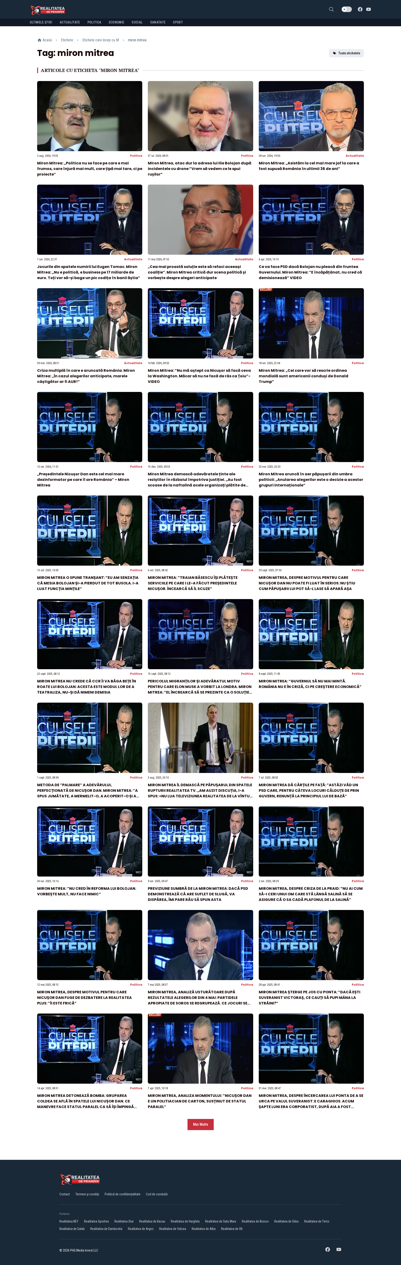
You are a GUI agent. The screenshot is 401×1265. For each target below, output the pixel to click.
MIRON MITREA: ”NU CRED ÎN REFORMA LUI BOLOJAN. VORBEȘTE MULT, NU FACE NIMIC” (86, 891)
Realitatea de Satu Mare (220, 1221)
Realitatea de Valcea (172, 1229)
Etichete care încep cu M (100, 40)
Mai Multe (200, 1124)
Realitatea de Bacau (152, 1221)
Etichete (67, 40)
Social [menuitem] (137, 22)
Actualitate (355, 156)
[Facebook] (360, 9)
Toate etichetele (349, 53)
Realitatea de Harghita (185, 1221)
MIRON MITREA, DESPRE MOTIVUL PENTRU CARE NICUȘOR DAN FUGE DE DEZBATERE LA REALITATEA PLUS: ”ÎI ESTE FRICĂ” (84, 997)
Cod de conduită (157, 1194)
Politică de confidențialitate (122, 1194)
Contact (64, 1194)
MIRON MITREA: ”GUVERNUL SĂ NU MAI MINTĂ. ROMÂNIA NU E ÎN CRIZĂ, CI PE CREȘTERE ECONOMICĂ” (310, 683)
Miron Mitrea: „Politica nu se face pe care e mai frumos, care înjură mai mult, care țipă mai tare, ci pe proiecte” (89, 168)
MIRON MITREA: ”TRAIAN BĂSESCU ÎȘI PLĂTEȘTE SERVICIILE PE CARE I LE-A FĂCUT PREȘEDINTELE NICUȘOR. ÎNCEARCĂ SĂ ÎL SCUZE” (193, 583)
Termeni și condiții (87, 1194)
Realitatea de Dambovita (106, 1229)
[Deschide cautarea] (331, 9)
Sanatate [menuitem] (158, 22)
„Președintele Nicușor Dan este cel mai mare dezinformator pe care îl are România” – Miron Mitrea (83, 479)
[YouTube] (368, 9)
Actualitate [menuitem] (70, 22)
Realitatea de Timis (316, 1221)
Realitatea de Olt (232, 1229)
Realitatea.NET (68, 1221)
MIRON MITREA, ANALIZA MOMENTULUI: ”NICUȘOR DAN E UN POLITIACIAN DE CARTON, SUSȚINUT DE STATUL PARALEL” (200, 1101)
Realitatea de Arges (141, 1229)
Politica (136, 156)
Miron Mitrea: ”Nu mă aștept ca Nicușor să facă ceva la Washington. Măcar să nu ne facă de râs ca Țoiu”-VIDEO (199, 376)
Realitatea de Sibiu (286, 1221)
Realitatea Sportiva (96, 1221)
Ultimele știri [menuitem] (41, 22)
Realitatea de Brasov (255, 1221)
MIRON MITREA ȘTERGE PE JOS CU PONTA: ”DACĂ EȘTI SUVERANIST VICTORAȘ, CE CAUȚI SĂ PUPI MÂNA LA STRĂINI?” (309, 997)
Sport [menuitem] (178, 22)
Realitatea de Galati (72, 1229)
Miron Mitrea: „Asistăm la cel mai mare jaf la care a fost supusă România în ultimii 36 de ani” (309, 165)
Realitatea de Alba (204, 1229)
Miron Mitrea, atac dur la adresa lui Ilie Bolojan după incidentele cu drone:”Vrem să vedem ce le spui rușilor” (199, 168)
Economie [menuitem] (116, 22)
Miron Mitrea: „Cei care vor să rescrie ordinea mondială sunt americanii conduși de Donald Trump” (303, 376)
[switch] (347, 9)
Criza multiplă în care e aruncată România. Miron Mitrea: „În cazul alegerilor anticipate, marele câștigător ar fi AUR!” (86, 376)
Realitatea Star (124, 1221)
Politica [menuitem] (94, 22)
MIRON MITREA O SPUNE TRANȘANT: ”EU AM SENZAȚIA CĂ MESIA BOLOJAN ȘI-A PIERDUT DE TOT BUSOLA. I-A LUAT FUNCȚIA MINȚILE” (88, 583)
